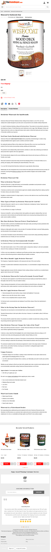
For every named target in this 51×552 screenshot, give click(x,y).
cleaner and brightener (13, 376)
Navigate (3, 537)
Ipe (33, 128)
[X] (16, 104)
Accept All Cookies (21, 548)
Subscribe (39, 492)
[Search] (47, 7)
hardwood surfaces (16, 171)
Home (2, 11)
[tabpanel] (25, 510)
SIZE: (2, 90)
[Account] (44, 2)
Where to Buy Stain (30, 539)
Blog (27, 541)
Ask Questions (28, 17)
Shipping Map (4, 541)
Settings (4, 548)
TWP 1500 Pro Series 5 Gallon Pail (8, 449)
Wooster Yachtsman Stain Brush (40, 449)
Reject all (11, 548)
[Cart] (47, 2)
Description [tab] (4, 108)
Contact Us (3, 539)
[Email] (9, 104)
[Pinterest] (19, 104)
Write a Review (19, 17)
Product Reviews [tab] (13, 108)
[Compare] (14, 463)
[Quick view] (11, 463)
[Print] (12, 104)
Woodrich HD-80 (20, 449)
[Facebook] (6, 104)
